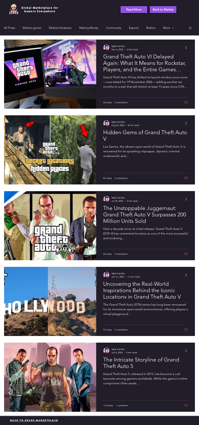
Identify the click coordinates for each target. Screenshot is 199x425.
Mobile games (32, 28)
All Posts (9, 28)
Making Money (88, 28)
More (166, 28)
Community (113, 28)
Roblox (150, 28)
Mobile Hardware (60, 28)
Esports (134, 28)
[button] (190, 28)
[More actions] (187, 47)
